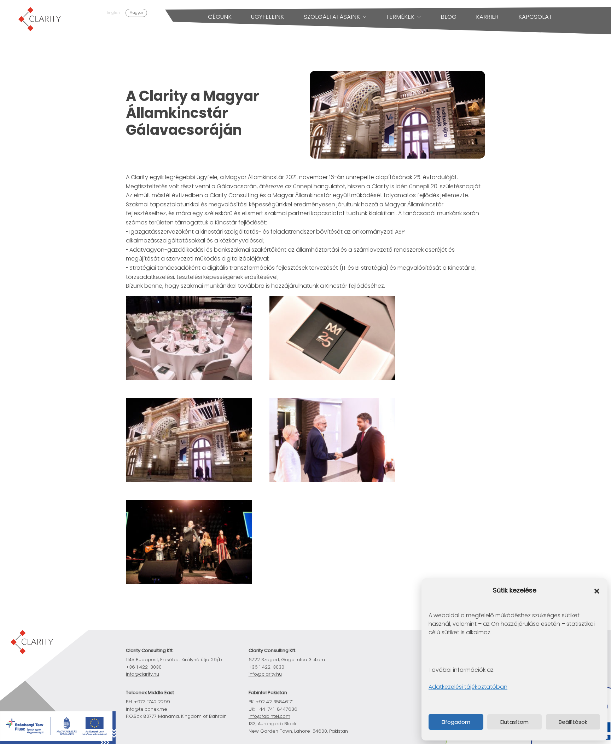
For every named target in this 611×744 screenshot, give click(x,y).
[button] (596, 590)
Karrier (487, 16)
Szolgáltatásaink (332, 16)
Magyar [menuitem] (136, 12)
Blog (448, 16)
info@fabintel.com (269, 716)
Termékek (400, 16)
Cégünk (220, 16)
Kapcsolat (535, 16)
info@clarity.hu (142, 674)
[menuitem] (113, 13)
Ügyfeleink (267, 16)
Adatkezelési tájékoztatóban (468, 687)
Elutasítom (514, 722)
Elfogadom (456, 722)
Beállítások (573, 722)
